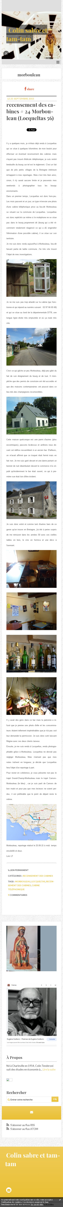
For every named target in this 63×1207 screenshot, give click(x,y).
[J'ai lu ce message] (60, 1199)
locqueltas (38, 881)
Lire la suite (49, 1069)
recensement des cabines (38, 875)
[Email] (31, 1112)
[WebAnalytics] (9, 1080)
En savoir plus (37, 1204)
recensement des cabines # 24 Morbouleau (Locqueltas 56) (31, 111)
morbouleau (22, 881)
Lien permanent (19, 870)
